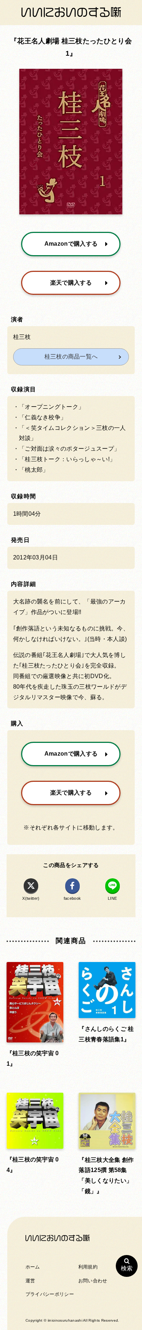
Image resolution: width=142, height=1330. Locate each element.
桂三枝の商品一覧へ (71, 356)
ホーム (32, 1267)
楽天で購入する (71, 283)
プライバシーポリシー (49, 1294)
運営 (30, 1280)
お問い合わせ (92, 1280)
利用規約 (88, 1267)
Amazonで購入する (71, 244)
